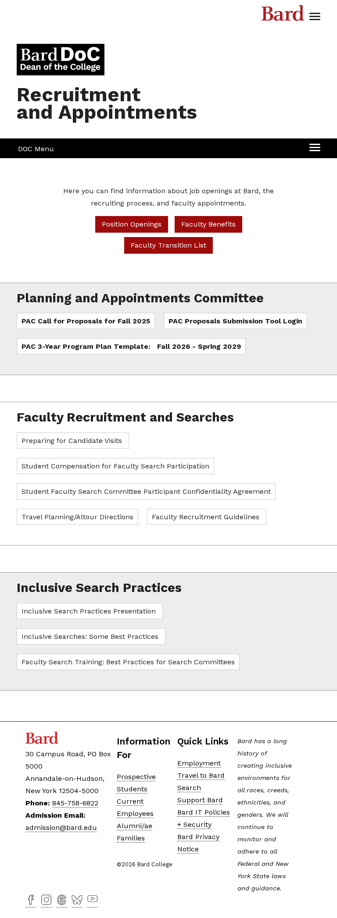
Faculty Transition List (168, 245)
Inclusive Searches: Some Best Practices (91, 636)
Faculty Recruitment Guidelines (207, 517)
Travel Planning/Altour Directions (77, 517)
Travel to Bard (201, 775)
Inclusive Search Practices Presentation (90, 611)
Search (189, 787)
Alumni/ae (134, 826)
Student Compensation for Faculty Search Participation (115, 466)
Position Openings (131, 224)
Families (131, 838)
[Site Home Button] (60, 72)
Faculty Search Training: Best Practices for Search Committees (128, 662)
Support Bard (200, 800)
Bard (283, 15)
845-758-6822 (75, 803)
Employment (199, 763)
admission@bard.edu (61, 827)
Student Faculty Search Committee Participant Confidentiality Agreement (146, 491)
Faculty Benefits (208, 224)
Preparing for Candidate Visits (73, 440)
